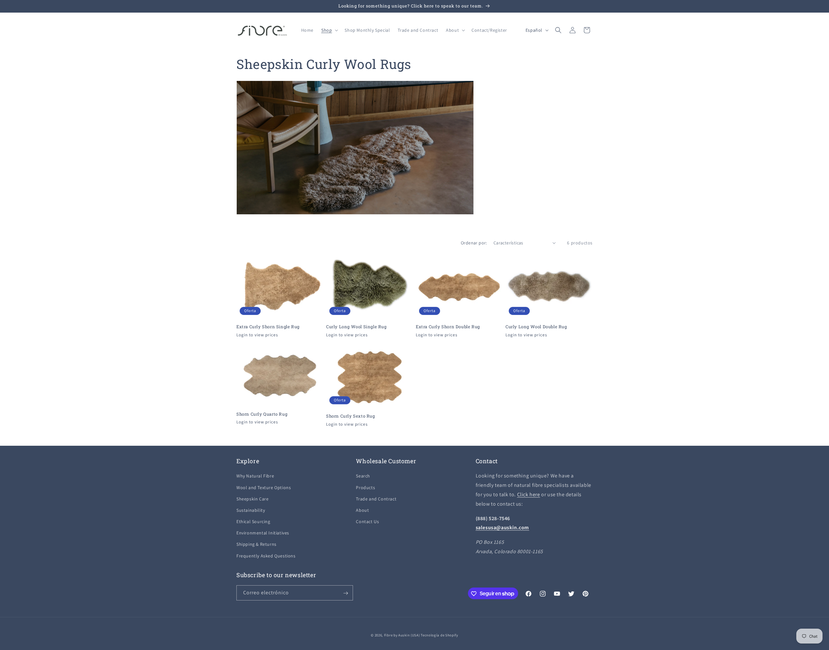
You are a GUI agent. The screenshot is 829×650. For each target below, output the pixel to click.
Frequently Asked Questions (266, 556)
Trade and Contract (376, 499)
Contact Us (367, 521)
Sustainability (250, 510)
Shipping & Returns (256, 544)
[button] (329, 30)
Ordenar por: (474, 243)
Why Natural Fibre (255, 476)
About (362, 510)
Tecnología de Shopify (439, 635)
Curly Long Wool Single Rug (356, 326)
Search (363, 476)
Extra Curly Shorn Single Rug (268, 326)
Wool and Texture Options (263, 487)
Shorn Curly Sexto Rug (350, 416)
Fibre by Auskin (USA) (402, 635)
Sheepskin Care (252, 499)
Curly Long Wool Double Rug (536, 327)
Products (365, 487)
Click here (528, 494)
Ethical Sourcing (253, 521)
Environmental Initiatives (262, 533)
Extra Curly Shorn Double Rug (448, 326)
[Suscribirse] (345, 593)
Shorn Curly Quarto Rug (261, 414)
